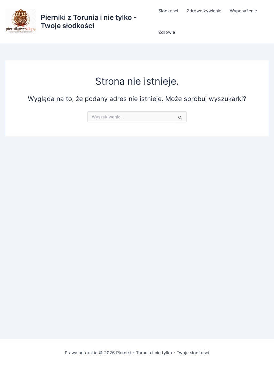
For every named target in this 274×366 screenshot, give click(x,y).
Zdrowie (166, 32)
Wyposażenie (243, 10)
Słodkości (168, 10)
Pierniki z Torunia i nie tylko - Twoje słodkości (89, 21)
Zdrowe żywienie (204, 10)
